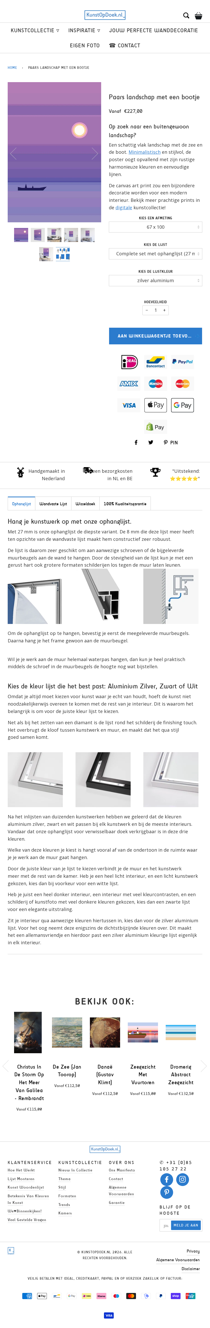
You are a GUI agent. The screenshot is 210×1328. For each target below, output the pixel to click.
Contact (116, 1178)
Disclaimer (191, 1268)
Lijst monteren (21, 1178)
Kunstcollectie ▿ (35, 30)
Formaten (67, 1195)
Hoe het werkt (21, 1170)
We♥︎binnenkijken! (25, 1211)
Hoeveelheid (155, 302)
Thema (64, 1178)
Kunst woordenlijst (26, 1187)
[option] (54, 152)
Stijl (62, 1187)
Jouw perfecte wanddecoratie (153, 30)
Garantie (117, 1202)
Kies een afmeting (155, 218)
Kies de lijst (155, 245)
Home (12, 67)
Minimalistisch (145, 152)
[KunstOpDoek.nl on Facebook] (166, 1181)
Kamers (65, 1213)
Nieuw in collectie (75, 1170)
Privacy (193, 1251)
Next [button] (91, 153)
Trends (64, 1204)
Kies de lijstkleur (156, 271)
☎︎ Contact (124, 45)
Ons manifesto (122, 1170)
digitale (124, 207)
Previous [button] (16, 153)
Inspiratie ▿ (84, 30)
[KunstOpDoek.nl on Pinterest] (166, 1193)
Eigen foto (85, 45)
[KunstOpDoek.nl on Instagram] (182, 1181)
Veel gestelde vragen (27, 1219)
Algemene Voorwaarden (178, 1260)
